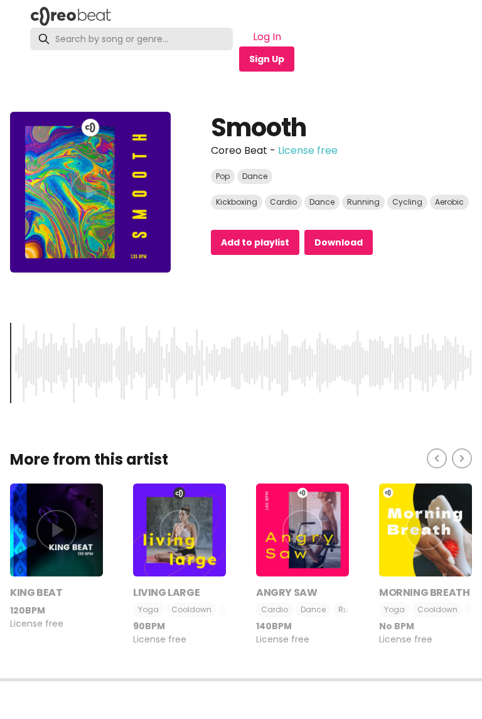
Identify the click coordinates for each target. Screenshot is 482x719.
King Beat (36, 592)
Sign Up (266, 59)
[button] (241, 679)
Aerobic (449, 202)
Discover (153, 16)
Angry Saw (286, 592)
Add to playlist (255, 242)
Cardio (283, 202)
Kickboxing (236, 202)
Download (338, 242)
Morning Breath (424, 592)
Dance (254, 176)
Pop (223, 176)
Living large (166, 592)
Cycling (407, 202)
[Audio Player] (241, 698)
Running (363, 202)
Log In (267, 37)
